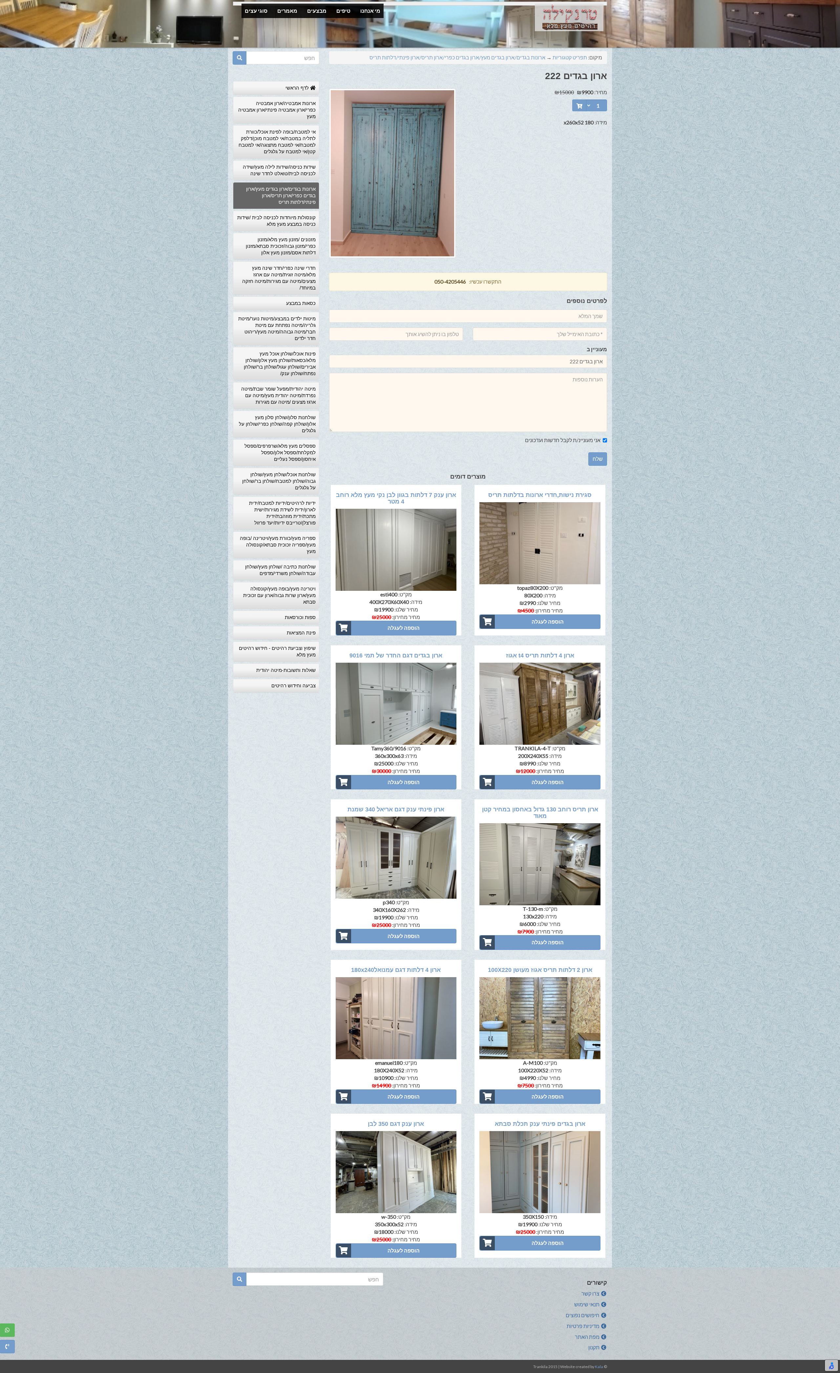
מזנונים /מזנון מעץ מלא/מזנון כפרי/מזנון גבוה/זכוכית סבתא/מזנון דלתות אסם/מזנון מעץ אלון (281, 246)
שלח (598, 459)
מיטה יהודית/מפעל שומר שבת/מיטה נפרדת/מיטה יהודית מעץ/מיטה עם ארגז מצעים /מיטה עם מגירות (278, 395)
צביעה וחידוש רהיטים (293, 685)
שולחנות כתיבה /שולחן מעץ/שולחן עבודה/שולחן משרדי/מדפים (280, 570)
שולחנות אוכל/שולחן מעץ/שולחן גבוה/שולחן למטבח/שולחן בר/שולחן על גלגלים (279, 481)
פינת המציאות (301, 632)
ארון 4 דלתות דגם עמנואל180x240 (396, 970)
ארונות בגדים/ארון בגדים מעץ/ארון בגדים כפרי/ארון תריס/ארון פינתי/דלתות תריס (457, 57)
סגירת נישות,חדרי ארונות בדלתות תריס (540, 495)
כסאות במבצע (301, 303)
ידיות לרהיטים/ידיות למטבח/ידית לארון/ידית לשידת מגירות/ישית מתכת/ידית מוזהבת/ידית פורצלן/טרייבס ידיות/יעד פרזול (282, 513)
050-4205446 (450, 281)
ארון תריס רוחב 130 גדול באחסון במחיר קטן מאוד (540, 812)
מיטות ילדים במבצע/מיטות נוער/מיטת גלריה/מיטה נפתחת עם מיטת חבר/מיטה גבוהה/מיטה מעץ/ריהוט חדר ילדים (277, 328)
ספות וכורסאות (300, 617)
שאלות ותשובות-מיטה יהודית (286, 670)
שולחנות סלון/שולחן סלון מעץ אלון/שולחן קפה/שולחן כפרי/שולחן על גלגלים (277, 424)
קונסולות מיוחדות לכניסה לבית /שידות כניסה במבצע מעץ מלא (276, 221)
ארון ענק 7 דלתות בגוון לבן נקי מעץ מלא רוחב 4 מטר (396, 498)
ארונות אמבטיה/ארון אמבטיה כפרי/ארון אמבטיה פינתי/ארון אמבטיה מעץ (277, 109)
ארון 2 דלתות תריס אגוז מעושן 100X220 (540, 970)
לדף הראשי (297, 88)
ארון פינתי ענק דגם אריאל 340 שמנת (395, 809)
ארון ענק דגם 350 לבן (396, 1124)
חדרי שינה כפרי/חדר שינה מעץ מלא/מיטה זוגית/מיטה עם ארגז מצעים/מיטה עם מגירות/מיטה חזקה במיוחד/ (279, 277)
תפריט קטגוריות (570, 57)
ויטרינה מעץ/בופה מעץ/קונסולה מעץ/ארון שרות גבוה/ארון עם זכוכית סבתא (279, 595)
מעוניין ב (597, 349)
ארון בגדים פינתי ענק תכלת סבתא (540, 1124)
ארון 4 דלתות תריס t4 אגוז (540, 655)
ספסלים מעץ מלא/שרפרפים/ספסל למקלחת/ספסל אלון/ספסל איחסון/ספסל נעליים (280, 452)
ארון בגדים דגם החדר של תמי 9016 (395, 655)
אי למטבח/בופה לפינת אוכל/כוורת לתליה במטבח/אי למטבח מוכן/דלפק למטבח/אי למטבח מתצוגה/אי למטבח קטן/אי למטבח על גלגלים (277, 141)
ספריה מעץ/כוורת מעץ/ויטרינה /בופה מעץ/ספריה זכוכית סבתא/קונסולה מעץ (278, 544)
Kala (599, 1366)
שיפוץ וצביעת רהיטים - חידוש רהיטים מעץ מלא (277, 651)
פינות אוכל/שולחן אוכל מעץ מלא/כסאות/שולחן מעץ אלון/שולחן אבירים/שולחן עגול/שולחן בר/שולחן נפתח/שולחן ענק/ (280, 363)
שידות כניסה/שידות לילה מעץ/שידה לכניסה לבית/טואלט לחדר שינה (279, 170)
